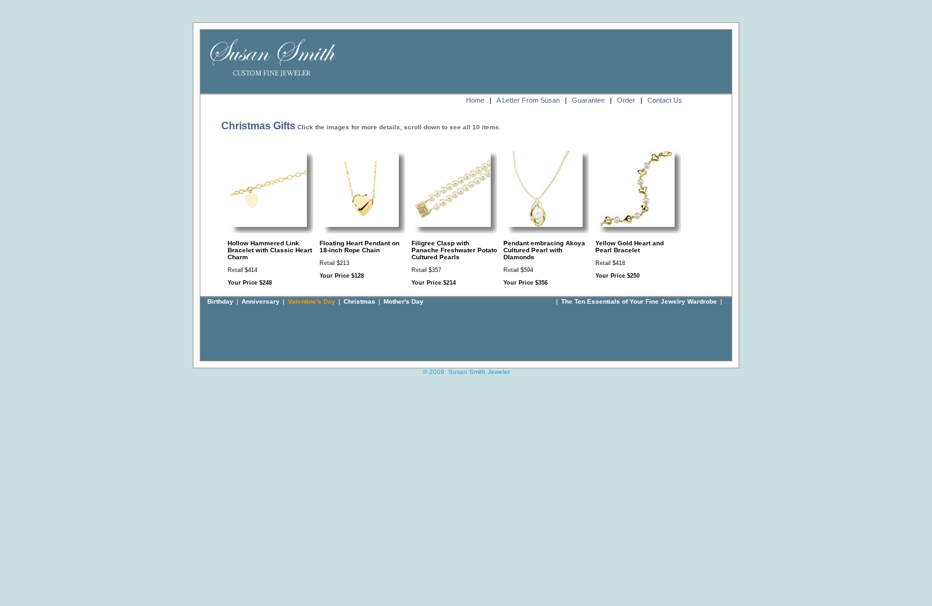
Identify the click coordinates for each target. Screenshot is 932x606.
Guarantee (588, 100)
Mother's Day (404, 301)
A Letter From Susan (528, 100)
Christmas (359, 301)
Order (626, 100)
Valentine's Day (311, 301)
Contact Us (664, 100)
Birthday (220, 301)
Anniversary (261, 301)
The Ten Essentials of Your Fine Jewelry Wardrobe (639, 301)
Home (475, 100)
